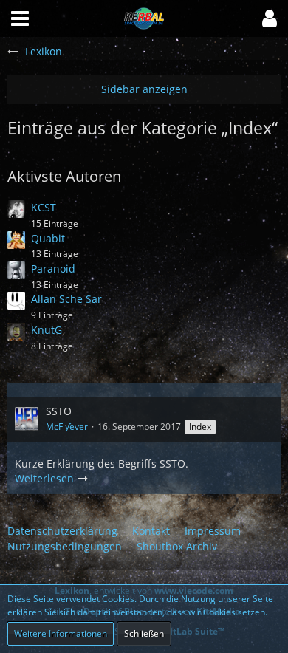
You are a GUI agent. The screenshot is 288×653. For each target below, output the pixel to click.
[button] (269, 18)
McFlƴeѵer (67, 426)
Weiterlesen (46, 478)
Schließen (144, 633)
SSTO (59, 411)
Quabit (48, 238)
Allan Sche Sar (66, 299)
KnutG (46, 330)
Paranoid (53, 268)
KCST (43, 207)
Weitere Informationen (60, 633)
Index (200, 426)
